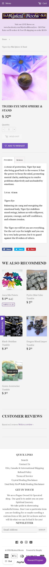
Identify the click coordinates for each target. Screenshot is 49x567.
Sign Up (42, 530)
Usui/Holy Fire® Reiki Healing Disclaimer (24, 484)
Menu (8, 3)
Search (24, 460)
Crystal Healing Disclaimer (24, 480)
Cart (44, 3)
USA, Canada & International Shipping (24, 468)
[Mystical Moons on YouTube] (31, 542)
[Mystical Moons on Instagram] (26, 542)
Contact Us (24, 464)
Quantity (5, 124)
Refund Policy (24, 472)
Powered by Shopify (34, 550)
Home (4, 39)
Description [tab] (8, 160)
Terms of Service (24, 476)
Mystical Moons (17, 550)
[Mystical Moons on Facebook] (16, 542)
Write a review (25, 424)
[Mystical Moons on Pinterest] (21, 542)
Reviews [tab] (20, 160)
